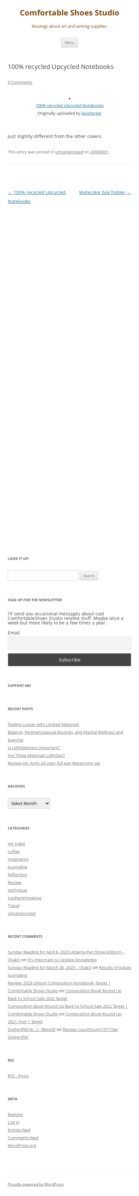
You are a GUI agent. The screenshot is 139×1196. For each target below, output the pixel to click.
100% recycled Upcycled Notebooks (70, 105)
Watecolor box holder (105, 192)
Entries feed (19, 1130)
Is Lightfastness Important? (34, 747)
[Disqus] (69, 291)
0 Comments (20, 82)
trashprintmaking (24, 898)
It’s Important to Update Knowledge (62, 960)
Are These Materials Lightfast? (36, 755)
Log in (13, 1122)
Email (14, 633)
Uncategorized (69, 152)
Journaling (17, 867)
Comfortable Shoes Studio (69, 13)
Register (15, 1114)
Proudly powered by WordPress (36, 1184)
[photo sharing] (69, 97)
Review (14, 882)
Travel (13, 905)
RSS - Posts (18, 1076)
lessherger (92, 113)
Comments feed (23, 1138)
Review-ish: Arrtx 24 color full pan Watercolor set (54, 763)
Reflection (17, 874)
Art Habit (16, 844)
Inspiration (18, 859)
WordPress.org (22, 1145)
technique (17, 890)
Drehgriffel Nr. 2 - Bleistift (32, 1029)
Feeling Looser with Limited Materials (43, 724)
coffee (14, 851)
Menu (69, 42)
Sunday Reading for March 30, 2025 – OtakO (50, 967)
